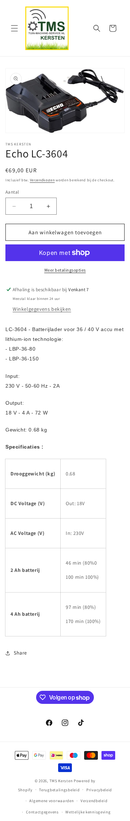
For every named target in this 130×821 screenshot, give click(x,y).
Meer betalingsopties (65, 270)
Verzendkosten (42, 180)
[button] (14, 28)
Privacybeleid (99, 789)
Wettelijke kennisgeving (87, 811)
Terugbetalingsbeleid (59, 789)
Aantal (12, 192)
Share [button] (20, 652)
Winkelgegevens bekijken (42, 309)
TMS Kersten (61, 780)
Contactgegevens (42, 811)
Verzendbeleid (94, 800)
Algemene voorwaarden (51, 800)
